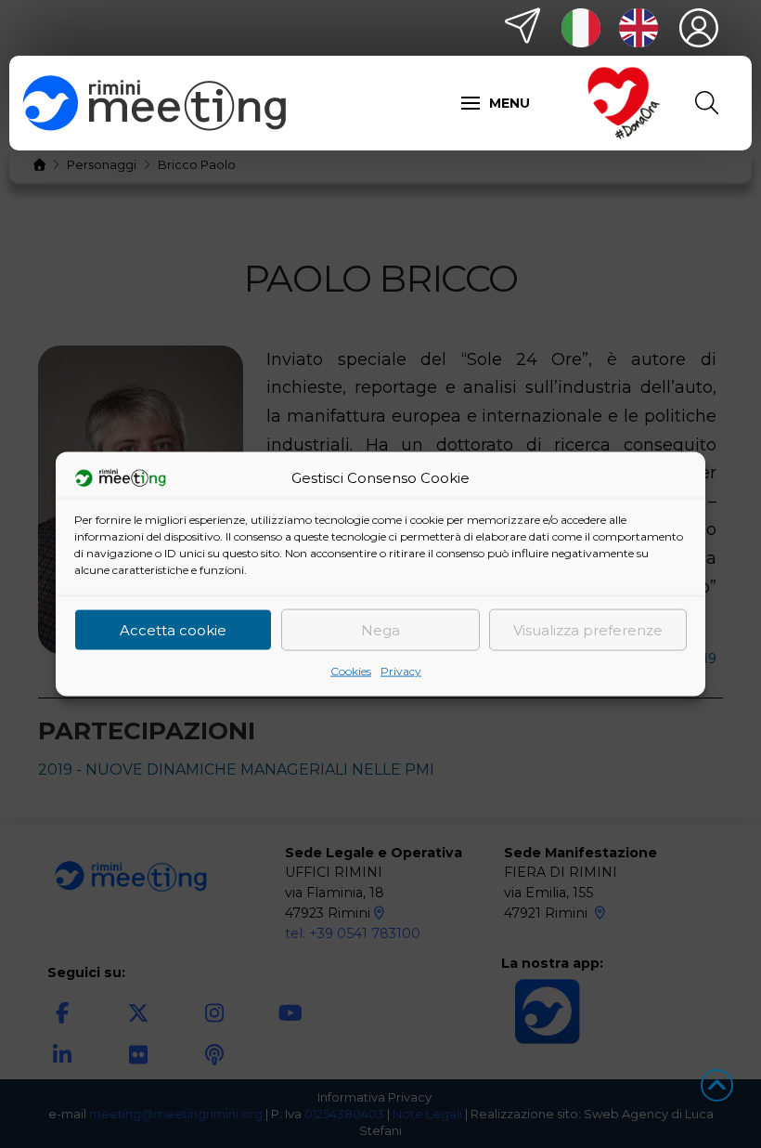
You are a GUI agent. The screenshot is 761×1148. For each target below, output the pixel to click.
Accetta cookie (173, 629)
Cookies (350, 671)
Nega (380, 629)
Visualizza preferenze (588, 629)
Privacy (400, 671)
